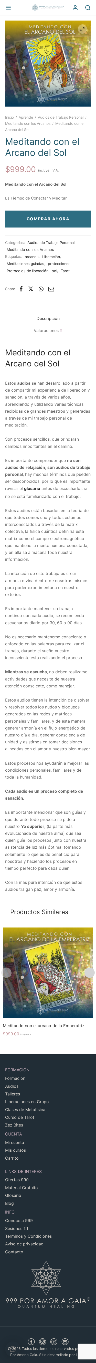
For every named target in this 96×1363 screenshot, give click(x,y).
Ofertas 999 (17, 1179)
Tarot (65, 271)
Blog (9, 1203)
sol (54, 271)
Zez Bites (14, 1125)
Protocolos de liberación (27, 271)
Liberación (51, 256)
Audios (11, 1086)
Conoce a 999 (19, 1220)
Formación (15, 1078)
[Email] (51, 288)
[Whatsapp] (41, 288)
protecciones (59, 263)
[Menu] (8, 7)
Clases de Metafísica (25, 1109)
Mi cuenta (14, 1142)
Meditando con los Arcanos (27, 123)
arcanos (32, 256)
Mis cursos (15, 1150)
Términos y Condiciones (28, 1236)
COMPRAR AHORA (48, 218)
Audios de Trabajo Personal (60, 117)
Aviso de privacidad (24, 1243)
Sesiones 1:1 (16, 1228)
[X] (30, 288)
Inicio (9, 117)
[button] (12, 1349)
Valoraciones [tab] (48, 330)
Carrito (12, 1158)
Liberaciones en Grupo (27, 1101)
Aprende (26, 117)
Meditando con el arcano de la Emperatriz (43, 1025)
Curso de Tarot (19, 1117)
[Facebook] (21, 288)
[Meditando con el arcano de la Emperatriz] (48, 972)
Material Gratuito (21, 1187)
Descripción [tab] (48, 318)
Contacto (14, 1251)
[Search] (88, 8)
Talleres (12, 1093)
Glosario (13, 1195)
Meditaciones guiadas (25, 263)
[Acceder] (75, 8)
